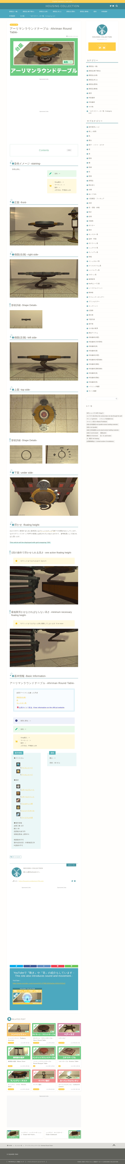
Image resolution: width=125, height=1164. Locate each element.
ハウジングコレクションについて (36, 1161)
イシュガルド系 (94, 261)
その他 (22, 16)
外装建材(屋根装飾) (95, 368)
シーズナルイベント (96, 288)
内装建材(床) (93, 346)
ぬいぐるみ (92, 194)
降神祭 (91, 292)
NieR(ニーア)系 (94, 283)
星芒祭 (91, 324)
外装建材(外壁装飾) (95, 359)
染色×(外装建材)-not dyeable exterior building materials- (102, 424)
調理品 (91, 180)
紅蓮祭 (91, 310)
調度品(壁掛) (71, 11)
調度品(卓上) (57, 11)
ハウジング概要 (94, 386)
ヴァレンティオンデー (96, 297)
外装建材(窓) (93, 382)
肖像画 (91, 221)
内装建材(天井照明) (95, 342)
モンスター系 (14, 24)
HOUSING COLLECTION (62, 6)
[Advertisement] (44, 94)
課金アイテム (93, 333)
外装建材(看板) (94, 377)
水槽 (90, 189)
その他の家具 (93, 328)
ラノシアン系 (93, 252)
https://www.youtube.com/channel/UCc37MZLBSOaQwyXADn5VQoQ (39, 983)
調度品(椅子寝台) (28, 11)
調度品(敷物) (84, 11)
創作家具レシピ (94, 127)
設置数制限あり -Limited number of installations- (100, 441)
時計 (90, 212)
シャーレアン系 (94, 270)
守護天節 (92, 319)
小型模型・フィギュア (96, 198)
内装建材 (104, 11)
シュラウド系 (93, 248)
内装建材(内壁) (94, 337)
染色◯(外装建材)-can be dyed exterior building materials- (103, 430)
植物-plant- (103, 433)
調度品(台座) (43, 11)
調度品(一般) (13, 11)
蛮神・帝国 (92, 239)
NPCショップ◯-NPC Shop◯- (95, 413)
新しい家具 (92, 131)
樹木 (90, 230)
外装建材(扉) (93, 373)
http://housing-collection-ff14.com (31, 881)
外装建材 (12, 16)
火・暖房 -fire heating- (93, 438)
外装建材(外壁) (94, 355)
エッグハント (93, 306)
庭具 (95, 11)
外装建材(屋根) (94, 364)
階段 (90, 158)
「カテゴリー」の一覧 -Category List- (42, 16)
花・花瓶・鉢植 (94, 207)
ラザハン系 (92, 274)
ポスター (92, 225)
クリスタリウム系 (95, 265)
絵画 (90, 216)
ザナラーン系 (93, 243)
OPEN (69, 150)
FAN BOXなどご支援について (16, 1161)
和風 (90, 257)
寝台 (90, 140)
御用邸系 (92, 279)
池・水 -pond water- (105, 435)
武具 (90, 203)
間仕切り (92, 185)
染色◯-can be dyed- (92, 433)
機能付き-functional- (92, 435)
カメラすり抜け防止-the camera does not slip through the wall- (104, 416)
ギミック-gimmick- (92, 419)
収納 (90, 167)
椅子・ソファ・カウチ (96, 145)
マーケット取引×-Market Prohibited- (97, 421)
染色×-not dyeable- (16, 856)
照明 (90, 176)
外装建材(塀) (93, 351)
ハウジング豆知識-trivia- (106, 419)
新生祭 (91, 315)
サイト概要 (92, 391)
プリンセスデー (94, 301)
